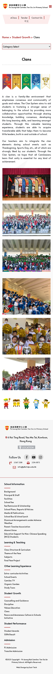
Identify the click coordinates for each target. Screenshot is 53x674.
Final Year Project (12, 560)
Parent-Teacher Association (17, 526)
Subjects (8, 557)
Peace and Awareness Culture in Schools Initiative (22, 616)
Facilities (8, 498)
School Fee (9, 502)
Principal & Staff (12, 495)
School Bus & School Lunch (16, 516)
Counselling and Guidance (16, 600)
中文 (26, 21)
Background (9, 491)
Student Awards (11, 631)
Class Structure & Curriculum (17, 549)
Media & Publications (14, 513)
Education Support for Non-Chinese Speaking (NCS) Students (25, 535)
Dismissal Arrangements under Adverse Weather (22, 521)
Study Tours (9, 587)
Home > (6, 37)
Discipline (8, 604)
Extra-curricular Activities (16, 573)
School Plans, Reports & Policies (18, 509)
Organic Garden (11, 584)
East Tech (33, 667)
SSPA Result (9, 634)
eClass (13, 17)
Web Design (21, 667)
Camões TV (9, 580)
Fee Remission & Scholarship (17, 505)
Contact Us (37, 17)
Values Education (12, 607)
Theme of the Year (12, 553)
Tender (24, 17)
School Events (10, 577)
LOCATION (28, 447)
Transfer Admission (13, 651)
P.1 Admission (10, 647)
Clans (6, 611)
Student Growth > (22, 37)
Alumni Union (10, 530)
